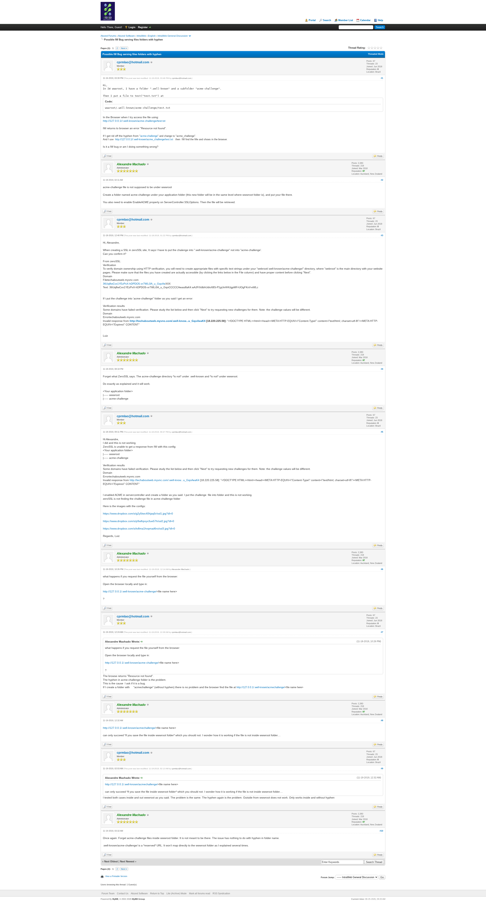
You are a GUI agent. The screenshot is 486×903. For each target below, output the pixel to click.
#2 (382, 180)
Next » (124, 48)
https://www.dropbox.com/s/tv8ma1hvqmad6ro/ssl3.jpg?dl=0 (139, 528)
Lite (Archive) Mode (176, 893)
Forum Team (108, 893)
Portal (312, 20)
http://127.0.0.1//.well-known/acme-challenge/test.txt (134, 120)
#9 (382, 768)
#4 (382, 369)
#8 (382, 720)
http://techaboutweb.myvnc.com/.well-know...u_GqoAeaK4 (167, 320)
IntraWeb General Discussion (173, 36)
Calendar (365, 20)
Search (327, 20)
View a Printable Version (116, 876)
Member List (345, 20)
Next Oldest (111, 861)
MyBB (115, 899)
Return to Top (157, 893)
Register (143, 27)
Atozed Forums (108, 36)
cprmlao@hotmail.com (133, 62)
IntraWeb (141, 36)
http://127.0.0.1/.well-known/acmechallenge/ (261, 687)
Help (380, 20)
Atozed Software (126, 36)
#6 (382, 569)
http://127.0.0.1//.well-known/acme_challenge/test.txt (144, 139)
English (152, 36)
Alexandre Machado (180, 569)
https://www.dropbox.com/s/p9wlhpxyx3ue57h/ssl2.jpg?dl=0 (138, 521)
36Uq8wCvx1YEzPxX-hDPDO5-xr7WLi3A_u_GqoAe (134, 283)
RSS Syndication (221, 893)
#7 (382, 632)
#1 (382, 78)
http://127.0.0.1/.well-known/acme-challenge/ (130, 591)
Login (132, 27)
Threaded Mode (375, 54)
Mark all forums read (199, 893)
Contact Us (122, 893)
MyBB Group (138, 899)
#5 (382, 432)
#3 (382, 235)
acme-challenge (149, 136)
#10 (381, 831)
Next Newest (127, 861)
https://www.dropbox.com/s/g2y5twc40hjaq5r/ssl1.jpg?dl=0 (138, 513)
